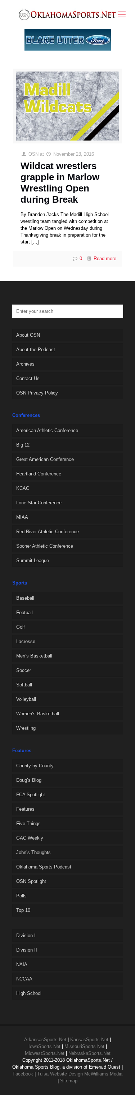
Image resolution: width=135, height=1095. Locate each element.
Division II (26, 950)
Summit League (32, 560)
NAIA (21, 964)
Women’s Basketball (37, 713)
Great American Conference (45, 459)
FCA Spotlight (30, 794)
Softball (24, 684)
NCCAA (24, 979)
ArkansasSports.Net (45, 1039)
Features (25, 809)
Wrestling (26, 728)
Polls (21, 895)
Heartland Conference (38, 474)
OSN (33, 154)
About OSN (28, 335)
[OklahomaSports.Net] (67, 14)
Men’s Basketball (34, 656)
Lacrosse (25, 641)
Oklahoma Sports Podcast (43, 867)
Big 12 (23, 445)
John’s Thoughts (33, 852)
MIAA (22, 517)
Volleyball (26, 699)
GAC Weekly (29, 838)
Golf (20, 627)
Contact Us (28, 378)
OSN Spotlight (31, 881)
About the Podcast (35, 349)
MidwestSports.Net (44, 1053)
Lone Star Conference (39, 502)
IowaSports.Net (44, 1046)
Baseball (25, 598)
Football (24, 612)
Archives (25, 364)
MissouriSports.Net (84, 1046)
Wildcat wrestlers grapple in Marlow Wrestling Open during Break (60, 182)
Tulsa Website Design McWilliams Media (79, 1074)
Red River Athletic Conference (47, 531)
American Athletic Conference (47, 430)
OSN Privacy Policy (37, 393)
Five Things (28, 823)
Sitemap (68, 1080)
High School (28, 993)
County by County (35, 765)
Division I (26, 935)
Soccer (23, 670)
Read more (105, 258)
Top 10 (23, 910)
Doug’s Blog (28, 780)
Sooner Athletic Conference (44, 546)
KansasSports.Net (89, 1039)
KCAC (22, 488)
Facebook (23, 1074)
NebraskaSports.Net (89, 1053)
